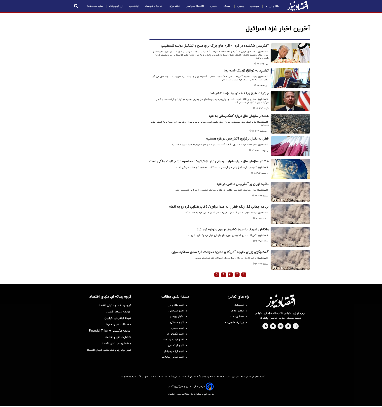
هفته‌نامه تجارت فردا (118, 324)
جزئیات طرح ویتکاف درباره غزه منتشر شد (239, 93)
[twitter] (288, 326)
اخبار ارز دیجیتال (174, 351)
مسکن (227, 6)
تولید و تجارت (154, 6)
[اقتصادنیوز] (280, 301)
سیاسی (254, 6)
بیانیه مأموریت (234, 322)
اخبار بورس (177, 316)
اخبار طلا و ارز (176, 305)
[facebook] (296, 326)
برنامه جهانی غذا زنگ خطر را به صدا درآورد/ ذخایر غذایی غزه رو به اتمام (219, 206)
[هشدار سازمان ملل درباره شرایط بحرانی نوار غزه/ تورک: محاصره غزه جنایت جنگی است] (290, 169)
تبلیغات (239, 305)
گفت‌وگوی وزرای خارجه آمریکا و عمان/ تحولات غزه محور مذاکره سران (220, 252)
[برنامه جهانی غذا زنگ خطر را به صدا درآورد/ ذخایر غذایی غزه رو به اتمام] (290, 214)
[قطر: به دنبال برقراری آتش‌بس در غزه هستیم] (290, 146)
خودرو (213, 6)
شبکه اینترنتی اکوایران (117, 318)
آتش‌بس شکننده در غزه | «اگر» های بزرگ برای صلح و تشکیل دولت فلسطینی (215, 45)
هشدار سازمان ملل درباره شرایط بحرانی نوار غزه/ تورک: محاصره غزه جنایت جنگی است (209, 161)
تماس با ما (237, 311)
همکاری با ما (236, 316)
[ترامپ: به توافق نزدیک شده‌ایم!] (290, 78)
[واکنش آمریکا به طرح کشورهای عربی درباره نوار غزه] (290, 237)
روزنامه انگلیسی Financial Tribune (110, 331)
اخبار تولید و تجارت (172, 340)
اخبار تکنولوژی (175, 334)
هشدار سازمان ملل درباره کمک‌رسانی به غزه (239, 116)
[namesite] (297, 6)
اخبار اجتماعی (176, 345)
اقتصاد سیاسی (195, 6)
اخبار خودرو (177, 328)
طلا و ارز (274, 6)
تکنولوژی (174, 6)
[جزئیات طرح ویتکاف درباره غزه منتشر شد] (290, 101)
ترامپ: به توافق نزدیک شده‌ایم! (246, 70)
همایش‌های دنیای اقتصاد (116, 344)
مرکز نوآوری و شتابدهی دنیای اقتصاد (109, 350)
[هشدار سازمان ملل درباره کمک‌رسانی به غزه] (290, 124)
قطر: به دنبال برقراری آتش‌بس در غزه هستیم (237, 138)
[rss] (266, 326)
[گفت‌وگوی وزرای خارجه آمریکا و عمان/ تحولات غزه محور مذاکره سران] (290, 260)
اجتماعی (134, 6)
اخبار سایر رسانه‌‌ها (173, 357)
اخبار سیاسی (176, 311)
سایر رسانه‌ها (95, 6)
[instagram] (281, 326)
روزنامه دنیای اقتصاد (118, 312)
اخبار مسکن (177, 322)
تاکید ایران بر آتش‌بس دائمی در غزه (243, 184)
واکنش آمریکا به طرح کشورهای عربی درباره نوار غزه (233, 229)
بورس (240, 6)
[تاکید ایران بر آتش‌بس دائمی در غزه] (290, 192)
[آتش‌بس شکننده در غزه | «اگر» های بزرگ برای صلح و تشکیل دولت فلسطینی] (290, 53)
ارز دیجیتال (116, 6)
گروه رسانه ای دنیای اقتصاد (114, 305)
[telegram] (273, 326)
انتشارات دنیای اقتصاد (118, 337)
